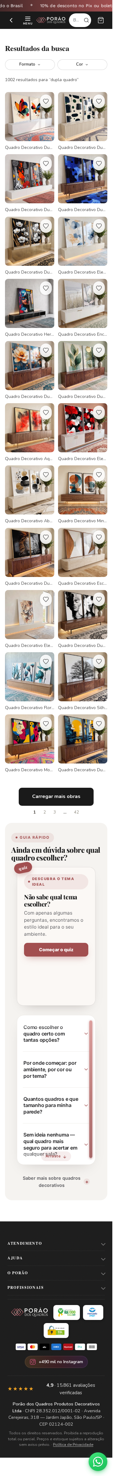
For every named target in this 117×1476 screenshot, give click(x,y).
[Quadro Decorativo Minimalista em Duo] (82, 494)
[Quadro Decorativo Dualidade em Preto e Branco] (82, 619)
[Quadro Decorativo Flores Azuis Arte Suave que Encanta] (29, 681)
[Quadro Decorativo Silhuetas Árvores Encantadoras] (82, 681)
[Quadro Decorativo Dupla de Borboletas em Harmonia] (29, 121)
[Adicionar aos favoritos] (46, 101)
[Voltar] (11, 20)
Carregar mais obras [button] (56, 796)
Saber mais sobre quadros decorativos (51, 1181)
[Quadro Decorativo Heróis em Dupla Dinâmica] (29, 308)
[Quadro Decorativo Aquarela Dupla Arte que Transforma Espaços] (29, 432)
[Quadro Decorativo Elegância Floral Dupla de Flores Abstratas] (82, 246)
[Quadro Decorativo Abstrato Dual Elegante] (29, 494)
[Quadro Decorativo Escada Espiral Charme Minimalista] (82, 557)
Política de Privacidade (73, 1444)
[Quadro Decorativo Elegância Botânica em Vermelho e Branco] (82, 432)
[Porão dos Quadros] (51, 20)
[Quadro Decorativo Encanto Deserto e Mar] (82, 308)
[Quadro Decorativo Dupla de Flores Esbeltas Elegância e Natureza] (29, 370)
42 (76, 812)
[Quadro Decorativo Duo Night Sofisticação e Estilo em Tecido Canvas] (82, 743)
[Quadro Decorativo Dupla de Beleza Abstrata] (82, 121)
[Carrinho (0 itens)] (100, 20)
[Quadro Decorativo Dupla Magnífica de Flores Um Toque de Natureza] (29, 246)
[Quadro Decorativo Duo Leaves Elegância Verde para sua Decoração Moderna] (82, 370)
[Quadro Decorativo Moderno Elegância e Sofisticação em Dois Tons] (29, 743)
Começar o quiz (56, 949)
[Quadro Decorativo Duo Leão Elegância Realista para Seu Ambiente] (29, 557)
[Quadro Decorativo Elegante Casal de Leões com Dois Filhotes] (29, 619)
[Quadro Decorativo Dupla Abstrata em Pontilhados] (29, 183)
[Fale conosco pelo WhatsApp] (98, 1461)
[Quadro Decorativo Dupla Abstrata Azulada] (82, 183)
